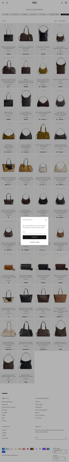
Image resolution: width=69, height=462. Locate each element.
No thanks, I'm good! (34, 242)
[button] (45, 220)
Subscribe (34, 237)
